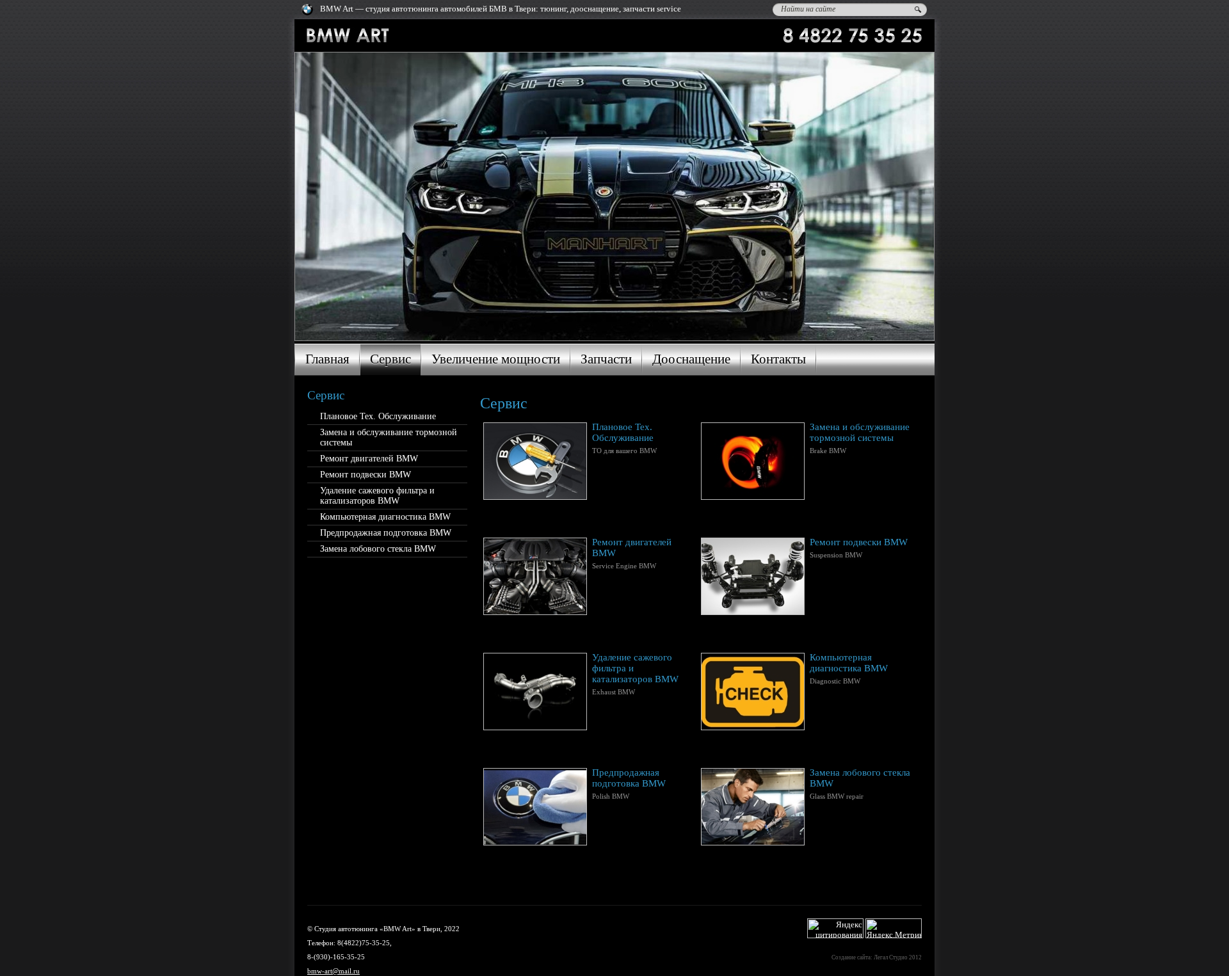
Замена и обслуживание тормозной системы (388, 437)
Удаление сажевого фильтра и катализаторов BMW (377, 496)
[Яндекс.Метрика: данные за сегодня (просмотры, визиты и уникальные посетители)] (893, 928)
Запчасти (606, 359)
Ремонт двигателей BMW (369, 458)
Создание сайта (851, 957)
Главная (327, 359)
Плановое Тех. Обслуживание (378, 416)
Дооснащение (691, 359)
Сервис (390, 359)
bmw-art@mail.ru (333, 971)
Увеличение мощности (495, 359)
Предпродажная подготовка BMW (385, 533)
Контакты (778, 359)
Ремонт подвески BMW (365, 474)
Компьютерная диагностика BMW (385, 517)
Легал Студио (891, 957)
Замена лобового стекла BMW (378, 549)
